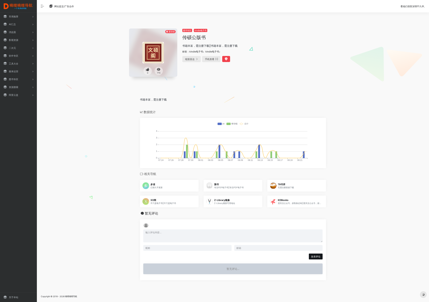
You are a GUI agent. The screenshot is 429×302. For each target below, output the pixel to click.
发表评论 (315, 256)
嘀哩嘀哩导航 (71, 296)
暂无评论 (151, 213)
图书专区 (187, 30)
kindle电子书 (200, 30)
